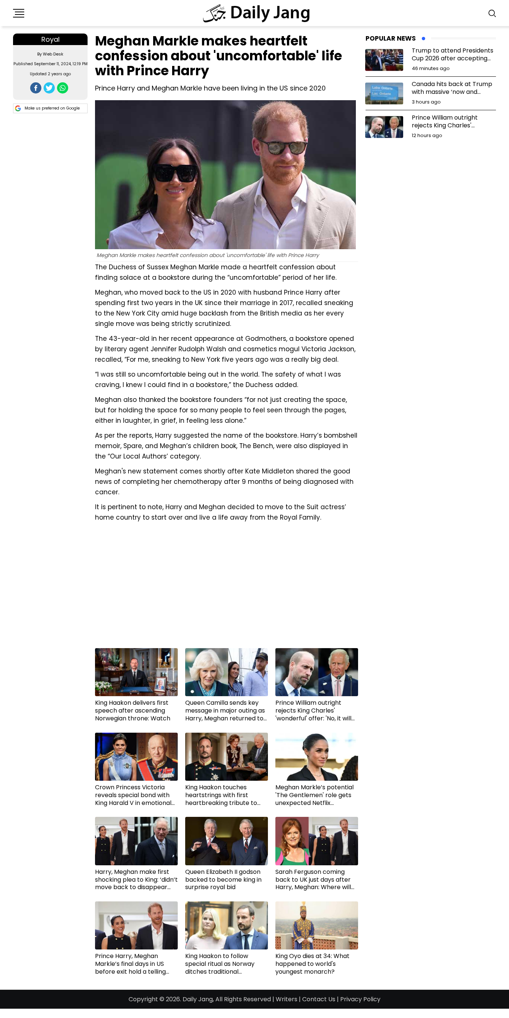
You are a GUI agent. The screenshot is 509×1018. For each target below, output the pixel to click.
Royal (50, 39)
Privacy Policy (360, 999)
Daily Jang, (198, 999)
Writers (286, 999)
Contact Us (318, 999)
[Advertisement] (226, 587)
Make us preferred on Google (52, 108)
